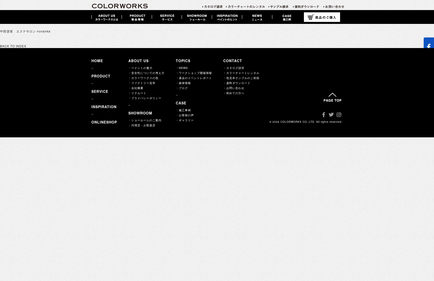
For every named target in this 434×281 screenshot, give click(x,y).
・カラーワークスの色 (143, 78)
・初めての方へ (233, 93)
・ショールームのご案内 (144, 120)
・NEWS (182, 68)
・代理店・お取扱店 (141, 125)
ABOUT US (138, 60)
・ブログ (182, 88)
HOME (97, 60)
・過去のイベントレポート (194, 78)
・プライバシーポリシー (144, 98)
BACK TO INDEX (13, 46)
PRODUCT (101, 75)
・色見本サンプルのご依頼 (241, 78)
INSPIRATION (104, 106)
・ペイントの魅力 (140, 68)
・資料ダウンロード (236, 83)
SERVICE (99, 91)
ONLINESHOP (104, 122)
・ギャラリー (185, 120)
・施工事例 (183, 110)
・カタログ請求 (233, 68)
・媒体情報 (183, 83)
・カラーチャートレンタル (241, 73)
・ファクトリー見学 (141, 83)
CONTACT (232, 60)
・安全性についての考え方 (146, 73)
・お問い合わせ (233, 88)
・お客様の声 (185, 115)
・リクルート (137, 93)
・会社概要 (135, 88)
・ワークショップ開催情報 (194, 73)
